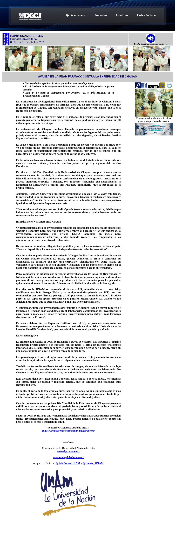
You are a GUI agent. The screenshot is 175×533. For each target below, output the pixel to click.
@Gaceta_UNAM (93, 463)
